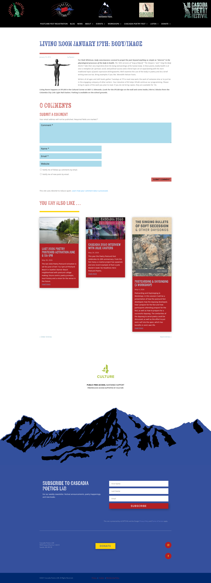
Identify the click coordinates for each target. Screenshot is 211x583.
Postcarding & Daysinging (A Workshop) (151, 283)
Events (99, 24)
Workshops (113, 24)
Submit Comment (161, 179)
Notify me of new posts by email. (55, 174)
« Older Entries (46, 337)
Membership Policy (112, 578)
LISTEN (153, 24)
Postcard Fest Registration (54, 24)
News (80, 24)
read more (46, 284)
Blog (72, 24)
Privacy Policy (144, 521)
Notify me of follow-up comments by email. (60, 170)
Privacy (94, 578)
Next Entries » (165, 337)
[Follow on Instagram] (168, 545)
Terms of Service (157, 521)
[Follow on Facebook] (168, 556)
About (88, 24)
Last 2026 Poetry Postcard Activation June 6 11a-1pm (58, 252)
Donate (165, 24)
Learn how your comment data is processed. (90, 191)
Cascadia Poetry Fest (134, 24)
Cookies (101, 578)
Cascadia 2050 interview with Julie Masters (104, 246)
